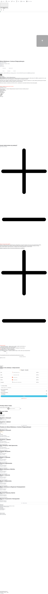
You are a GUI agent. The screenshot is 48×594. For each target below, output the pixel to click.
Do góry (2, 593)
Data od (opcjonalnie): (4, 389)
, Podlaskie (3, 454)
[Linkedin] (9, 511)
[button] (3, 10)
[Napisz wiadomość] (3, 65)
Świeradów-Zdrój (3, 419)
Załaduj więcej (25, 425)
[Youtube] (6, 511)
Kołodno (1, 489)
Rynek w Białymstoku (6, 481)
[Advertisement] (24, 402)
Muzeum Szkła (4, 411)
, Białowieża (5, 495)
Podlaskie (1, 460)
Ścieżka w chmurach (5, 418)
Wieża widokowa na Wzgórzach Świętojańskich (12, 487)
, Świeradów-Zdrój (6, 436)
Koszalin (1, 368)
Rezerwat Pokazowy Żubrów (7, 493)
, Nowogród (4, 501)
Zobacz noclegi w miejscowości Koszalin (6, 86)
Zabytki (1, 366)
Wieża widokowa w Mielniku (7, 469)
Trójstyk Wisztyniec (5, 451)
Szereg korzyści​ (2, 345)
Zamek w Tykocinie (5, 457)
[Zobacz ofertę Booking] (24, 398)
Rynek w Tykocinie (5, 475)
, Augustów (4, 466)
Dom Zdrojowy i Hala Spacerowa (8, 445)
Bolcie (1, 454)
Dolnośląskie (2, 436)
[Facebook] (1, 511)
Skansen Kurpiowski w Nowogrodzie (10, 498)
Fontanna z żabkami (5, 422)
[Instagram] (4, 511)
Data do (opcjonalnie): (4, 392)
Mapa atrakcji (3, 357)
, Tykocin (4, 460)
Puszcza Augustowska (6, 463)
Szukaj (24, 396)
